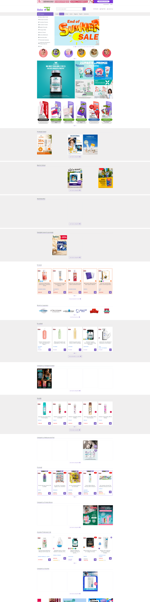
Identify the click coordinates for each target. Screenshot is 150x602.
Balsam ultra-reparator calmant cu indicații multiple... (105, 551)
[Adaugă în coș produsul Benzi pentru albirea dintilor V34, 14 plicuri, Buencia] (95, 292)
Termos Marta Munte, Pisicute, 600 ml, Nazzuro (90, 486)
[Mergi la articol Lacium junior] (93, 46)
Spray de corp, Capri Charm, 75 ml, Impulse (44, 417)
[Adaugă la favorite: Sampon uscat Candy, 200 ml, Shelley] (99, 403)
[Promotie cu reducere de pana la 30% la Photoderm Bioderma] (75, 144)
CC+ (54, 290)
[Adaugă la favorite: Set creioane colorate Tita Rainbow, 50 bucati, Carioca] (99, 472)
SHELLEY (55, 420)
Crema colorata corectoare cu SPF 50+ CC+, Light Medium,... (60, 284)
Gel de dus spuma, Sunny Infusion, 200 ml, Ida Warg (75, 342)
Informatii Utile (106, 4)
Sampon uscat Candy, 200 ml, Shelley (105, 417)
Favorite (96, 8)
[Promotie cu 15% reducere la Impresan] (90, 245)
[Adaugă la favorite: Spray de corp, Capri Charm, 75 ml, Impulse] (38, 403)
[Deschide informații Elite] (39, 270)
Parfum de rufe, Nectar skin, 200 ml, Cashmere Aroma (75, 284)
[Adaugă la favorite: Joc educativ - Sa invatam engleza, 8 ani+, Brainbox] (54, 472)
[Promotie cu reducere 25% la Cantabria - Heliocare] (59, 145)
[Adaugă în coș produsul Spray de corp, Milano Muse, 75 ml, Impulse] (95, 423)
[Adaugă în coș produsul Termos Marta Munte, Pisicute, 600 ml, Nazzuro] (95, 493)
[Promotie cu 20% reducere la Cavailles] (105, 245)
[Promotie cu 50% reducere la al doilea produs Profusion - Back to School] (59, 178)
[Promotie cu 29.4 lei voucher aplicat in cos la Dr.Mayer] (90, 581)
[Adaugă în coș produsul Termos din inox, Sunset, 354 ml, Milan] (49, 493)
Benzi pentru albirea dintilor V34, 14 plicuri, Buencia (90, 284)
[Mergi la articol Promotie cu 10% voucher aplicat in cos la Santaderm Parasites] (89, 46)
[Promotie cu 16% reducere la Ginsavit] (44, 450)
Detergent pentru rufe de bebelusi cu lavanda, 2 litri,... (60, 551)
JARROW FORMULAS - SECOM (43, 556)
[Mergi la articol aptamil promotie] (92, 46)
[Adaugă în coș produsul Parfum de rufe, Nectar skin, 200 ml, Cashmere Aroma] (80, 292)
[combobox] (69, 9)
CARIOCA (100, 488)
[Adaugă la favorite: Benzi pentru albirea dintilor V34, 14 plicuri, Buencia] (84, 269)
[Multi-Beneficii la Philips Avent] (90, 212)
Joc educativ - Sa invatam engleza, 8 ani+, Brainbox (59, 486)
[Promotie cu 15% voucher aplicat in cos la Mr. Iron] (75, 581)
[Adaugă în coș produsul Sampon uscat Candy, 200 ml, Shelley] (110, 423)
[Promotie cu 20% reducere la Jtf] (75, 450)
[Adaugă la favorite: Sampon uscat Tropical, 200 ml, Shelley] (53, 403)
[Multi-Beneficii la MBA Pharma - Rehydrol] (44, 212)
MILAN (39, 490)
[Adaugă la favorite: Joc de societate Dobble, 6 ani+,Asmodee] (69, 472)
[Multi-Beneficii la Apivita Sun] (75, 212)
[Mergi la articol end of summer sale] (75, 46)
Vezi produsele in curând (74, 356)
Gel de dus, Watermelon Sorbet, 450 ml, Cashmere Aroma (44, 284)
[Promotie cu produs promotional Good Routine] (84, 89)
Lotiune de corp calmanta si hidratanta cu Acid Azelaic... (105, 342)
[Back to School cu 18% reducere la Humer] (44, 178)
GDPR (111, 4)
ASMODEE (70, 490)
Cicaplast (100, 556)
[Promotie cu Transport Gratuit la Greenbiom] (105, 378)
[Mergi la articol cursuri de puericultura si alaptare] (86, 46)
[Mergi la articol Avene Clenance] (84, 46)
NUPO (100, 289)
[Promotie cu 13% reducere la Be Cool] (105, 450)
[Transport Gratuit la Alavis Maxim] (44, 378)
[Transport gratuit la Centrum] (75, 378)
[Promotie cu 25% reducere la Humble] (75, 245)
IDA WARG (40, 346)
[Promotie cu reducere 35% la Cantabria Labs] (44, 144)
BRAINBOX (55, 490)
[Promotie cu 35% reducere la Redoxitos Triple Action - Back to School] (105, 178)
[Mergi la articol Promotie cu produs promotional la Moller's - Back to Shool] (87, 46)
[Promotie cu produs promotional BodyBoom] (105, 515)
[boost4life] (56, 80)
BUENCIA (85, 289)
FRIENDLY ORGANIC (57, 555)
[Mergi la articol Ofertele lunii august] (78, 46)
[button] (49, 350)
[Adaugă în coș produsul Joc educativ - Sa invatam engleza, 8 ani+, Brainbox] (64, 493)
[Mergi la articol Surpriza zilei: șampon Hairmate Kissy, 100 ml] (74, 46)
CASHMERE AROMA (42, 289)
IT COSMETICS (56, 289)
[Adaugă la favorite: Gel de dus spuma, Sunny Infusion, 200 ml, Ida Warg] (69, 328)
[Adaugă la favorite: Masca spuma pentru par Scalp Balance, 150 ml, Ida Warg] (53, 328)
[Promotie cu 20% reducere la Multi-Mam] (90, 450)
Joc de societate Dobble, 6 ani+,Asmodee (75, 486)
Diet (99, 290)
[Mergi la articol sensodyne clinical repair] (81, 46)
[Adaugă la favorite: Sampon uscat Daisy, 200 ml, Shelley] (69, 403)
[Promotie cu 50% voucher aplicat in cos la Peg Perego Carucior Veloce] (44, 581)
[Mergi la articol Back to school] (77, 46)
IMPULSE (39, 420)
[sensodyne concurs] (94, 70)
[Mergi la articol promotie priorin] (83, 46)
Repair (39, 347)
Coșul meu (103, 8)
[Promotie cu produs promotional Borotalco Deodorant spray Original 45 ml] (90, 515)
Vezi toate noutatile (74, 430)
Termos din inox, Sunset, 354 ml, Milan (44, 486)
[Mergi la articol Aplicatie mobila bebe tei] (80, 46)
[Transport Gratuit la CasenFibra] (59, 378)
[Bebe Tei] (44, 9)
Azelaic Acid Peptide (103, 347)
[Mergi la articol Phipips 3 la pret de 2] (90, 46)
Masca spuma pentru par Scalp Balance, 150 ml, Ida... (60, 342)
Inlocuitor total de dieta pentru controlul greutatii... (105, 284)
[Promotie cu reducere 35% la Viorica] (90, 145)
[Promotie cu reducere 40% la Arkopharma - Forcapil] (105, 145)
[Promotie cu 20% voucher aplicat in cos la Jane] (59, 581)
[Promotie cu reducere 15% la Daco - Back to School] (90, 178)
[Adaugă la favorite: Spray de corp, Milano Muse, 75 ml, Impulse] (84, 403)
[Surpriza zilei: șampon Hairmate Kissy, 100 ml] (75, 1)
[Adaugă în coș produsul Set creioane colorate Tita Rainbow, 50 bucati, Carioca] (110, 492)
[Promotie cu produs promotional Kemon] (75, 515)
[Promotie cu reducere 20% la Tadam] (59, 245)
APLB (100, 346)
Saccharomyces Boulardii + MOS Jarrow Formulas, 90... (45, 551)
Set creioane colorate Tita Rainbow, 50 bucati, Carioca (105, 486)
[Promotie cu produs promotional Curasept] (44, 515)
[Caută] (84, 9)
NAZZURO (86, 490)
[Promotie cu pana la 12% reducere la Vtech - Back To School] (75, 178)
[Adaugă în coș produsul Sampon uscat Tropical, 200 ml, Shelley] (64, 423)
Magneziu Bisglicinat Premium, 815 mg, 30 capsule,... (75, 551)
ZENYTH (85, 556)
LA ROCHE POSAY (102, 555)
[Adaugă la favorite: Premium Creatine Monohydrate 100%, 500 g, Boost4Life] (84, 328)
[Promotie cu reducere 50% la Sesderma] (105, 581)
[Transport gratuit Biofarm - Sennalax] (90, 378)
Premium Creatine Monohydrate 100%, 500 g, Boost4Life (90, 343)
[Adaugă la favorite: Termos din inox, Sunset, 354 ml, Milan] (38, 472)
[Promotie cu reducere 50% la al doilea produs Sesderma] (59, 450)
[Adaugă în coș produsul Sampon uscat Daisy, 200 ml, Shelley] (80, 423)
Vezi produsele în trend (74, 299)
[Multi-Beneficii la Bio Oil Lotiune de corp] (105, 212)
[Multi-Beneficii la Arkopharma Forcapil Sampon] (59, 212)
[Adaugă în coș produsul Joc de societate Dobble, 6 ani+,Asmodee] (80, 493)
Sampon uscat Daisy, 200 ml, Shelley (75, 417)
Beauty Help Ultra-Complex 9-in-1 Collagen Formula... (90, 551)
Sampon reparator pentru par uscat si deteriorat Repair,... (44, 343)
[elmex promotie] (103, 89)
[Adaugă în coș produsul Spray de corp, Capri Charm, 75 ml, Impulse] (49, 423)
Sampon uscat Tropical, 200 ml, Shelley (60, 417)
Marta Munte (86, 491)
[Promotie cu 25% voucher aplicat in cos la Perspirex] (44, 245)
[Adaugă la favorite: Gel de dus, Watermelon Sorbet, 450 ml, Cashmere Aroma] (39, 269)
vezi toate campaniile (74, 156)
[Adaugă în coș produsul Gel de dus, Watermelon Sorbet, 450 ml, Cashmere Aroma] (49, 292)
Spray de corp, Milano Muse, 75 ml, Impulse (90, 417)
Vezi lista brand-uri (74, 317)
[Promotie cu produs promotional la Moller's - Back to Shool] (59, 515)
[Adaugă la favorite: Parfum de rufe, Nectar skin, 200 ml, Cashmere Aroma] (69, 269)
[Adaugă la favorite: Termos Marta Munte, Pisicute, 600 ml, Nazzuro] (84, 472)
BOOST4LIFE (86, 346)
